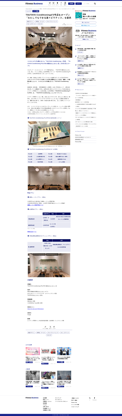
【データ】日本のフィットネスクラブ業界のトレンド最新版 (85, 118)
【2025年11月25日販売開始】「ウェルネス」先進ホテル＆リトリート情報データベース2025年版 (85, 95)
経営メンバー (46, 399)
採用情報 (45, 403)
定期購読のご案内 (47, 410)
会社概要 (45, 397)
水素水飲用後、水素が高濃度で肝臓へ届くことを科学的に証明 (86, 49)
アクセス (45, 404)
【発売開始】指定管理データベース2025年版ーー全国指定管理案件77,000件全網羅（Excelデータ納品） (85, 103)
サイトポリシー (58, 399)
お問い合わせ (46, 406)
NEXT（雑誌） (74, 400)
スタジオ (40, 24)
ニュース (28, 11)
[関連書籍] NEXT (79, 139)
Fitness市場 (78, 141)
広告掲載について (47, 408)
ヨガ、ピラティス (31, 24)
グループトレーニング (52, 21)
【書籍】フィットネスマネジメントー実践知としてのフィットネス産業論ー (85, 114)
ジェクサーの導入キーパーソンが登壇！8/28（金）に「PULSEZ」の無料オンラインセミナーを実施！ (86, 80)
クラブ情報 (35, 11)
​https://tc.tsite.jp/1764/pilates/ (35, 308)
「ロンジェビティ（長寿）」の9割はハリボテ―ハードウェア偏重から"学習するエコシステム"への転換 (86, 57)
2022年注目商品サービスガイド (83, 137)
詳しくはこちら (85, 22)
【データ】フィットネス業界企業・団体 (83, 121)
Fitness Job (78, 135)
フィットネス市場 (75, 404)
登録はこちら (86, 39)
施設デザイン (30, 21)
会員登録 (71, 3)
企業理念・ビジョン (47, 401)
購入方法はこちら (86, 25)
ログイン (78, 3)
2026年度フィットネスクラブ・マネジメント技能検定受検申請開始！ (86, 72)
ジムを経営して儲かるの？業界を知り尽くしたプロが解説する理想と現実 (86, 65)
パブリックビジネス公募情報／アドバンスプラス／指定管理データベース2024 (85, 125)
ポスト (50, 328)
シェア (54, 328)
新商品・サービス (40, 21)
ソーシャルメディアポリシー (61, 401)
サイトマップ (58, 397)
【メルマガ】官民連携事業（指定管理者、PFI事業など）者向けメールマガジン (85, 109)
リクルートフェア (75, 406)
